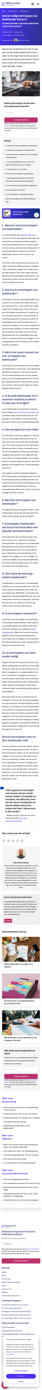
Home (4, 11)
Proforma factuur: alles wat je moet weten (20, 1114)
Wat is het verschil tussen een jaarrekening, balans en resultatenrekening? (21, 1146)
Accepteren (21, 1376)
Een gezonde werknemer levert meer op (15, 1305)
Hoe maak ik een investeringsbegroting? (19, 1163)
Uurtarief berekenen (8, 1327)
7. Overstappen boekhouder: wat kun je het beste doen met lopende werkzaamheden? (20, 179)
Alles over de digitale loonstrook (16, 1179)
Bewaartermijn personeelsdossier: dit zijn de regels (21, 1188)
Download (8, 921)
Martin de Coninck (23, 40)
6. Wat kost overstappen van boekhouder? (20, 174)
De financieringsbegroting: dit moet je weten (21, 1155)
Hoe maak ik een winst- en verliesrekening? (21, 1151)
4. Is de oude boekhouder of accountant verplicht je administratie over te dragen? (20, 163)
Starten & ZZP (6, 1289)
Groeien (4, 1286)
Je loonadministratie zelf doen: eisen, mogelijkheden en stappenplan (21, 1195)
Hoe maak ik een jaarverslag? (15, 1122)
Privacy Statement (33, 1249)
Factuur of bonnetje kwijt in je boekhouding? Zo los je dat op (21, 1108)
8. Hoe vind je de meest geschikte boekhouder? (21, 186)
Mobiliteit (5, 1292)
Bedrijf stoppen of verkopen (11, 1282)
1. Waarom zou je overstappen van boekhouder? (22, 146)
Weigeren (21, 1381)
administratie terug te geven (24, 412)
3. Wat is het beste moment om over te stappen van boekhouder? (22, 156)
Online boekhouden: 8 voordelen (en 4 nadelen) (22, 1118)
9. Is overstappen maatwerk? (15, 190)
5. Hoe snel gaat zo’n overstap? (16, 169)
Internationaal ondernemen (10, 1296)
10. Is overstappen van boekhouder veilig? (19, 194)
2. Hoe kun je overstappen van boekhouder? (20, 150)
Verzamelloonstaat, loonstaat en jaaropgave (21, 1200)
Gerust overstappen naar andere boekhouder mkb (21, 200)
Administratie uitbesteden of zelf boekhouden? (17, 1127)
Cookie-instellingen (21, 1371)
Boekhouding (24, 11)
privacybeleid (10, 1354)
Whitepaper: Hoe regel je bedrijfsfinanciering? (16, 1312)
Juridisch (4, 1272)
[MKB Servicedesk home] (21, 1226)
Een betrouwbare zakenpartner (12, 1308)
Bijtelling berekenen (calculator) (12, 1331)
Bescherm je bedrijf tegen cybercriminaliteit (16, 1315)
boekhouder (26, 235)
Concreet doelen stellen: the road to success (16, 1318)
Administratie (13, 11)
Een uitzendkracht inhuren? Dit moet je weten (22, 1183)
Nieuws (4, 1276)
